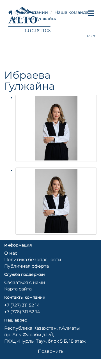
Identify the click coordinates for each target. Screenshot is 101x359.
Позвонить (50, 351)
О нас (10, 253)
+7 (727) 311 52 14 (22, 305)
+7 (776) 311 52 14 (22, 311)
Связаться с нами (24, 282)
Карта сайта (18, 289)
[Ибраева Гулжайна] (56, 128)
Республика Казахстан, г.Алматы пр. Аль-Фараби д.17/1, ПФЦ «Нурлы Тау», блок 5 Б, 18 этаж (45, 334)
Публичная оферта (26, 266)
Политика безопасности (32, 259)
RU (90, 36)
